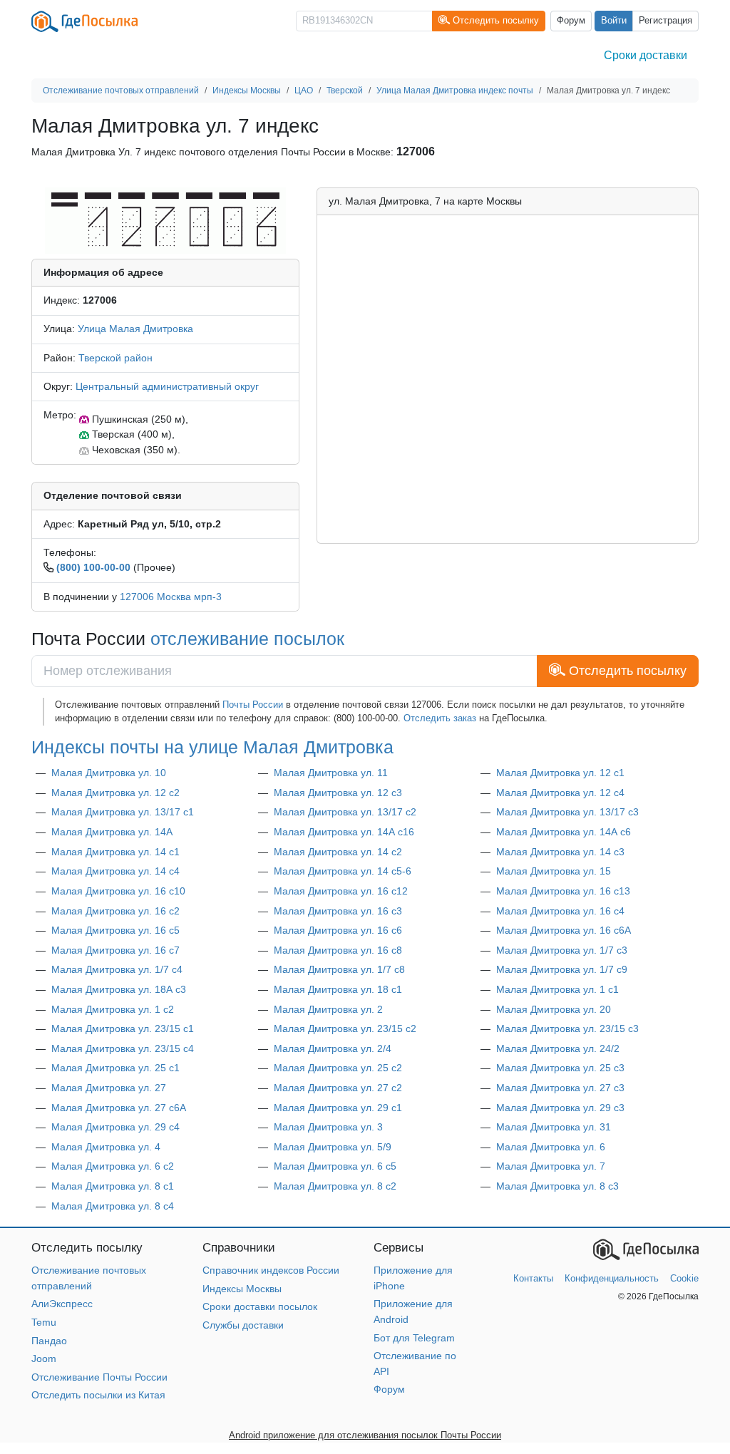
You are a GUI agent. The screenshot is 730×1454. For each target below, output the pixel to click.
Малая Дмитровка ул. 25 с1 (115, 1067)
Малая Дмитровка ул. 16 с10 (118, 891)
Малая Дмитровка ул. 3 (328, 1127)
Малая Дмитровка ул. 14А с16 (344, 831)
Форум (571, 21)
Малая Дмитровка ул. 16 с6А (563, 930)
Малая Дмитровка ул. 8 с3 (557, 1186)
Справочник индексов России (270, 1270)
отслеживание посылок (247, 639)
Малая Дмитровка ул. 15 (553, 871)
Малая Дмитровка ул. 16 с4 (560, 911)
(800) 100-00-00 (93, 567)
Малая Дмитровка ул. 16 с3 (338, 911)
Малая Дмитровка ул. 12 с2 (115, 792)
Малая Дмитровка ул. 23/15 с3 (567, 1028)
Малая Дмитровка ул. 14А (112, 831)
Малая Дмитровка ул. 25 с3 (560, 1067)
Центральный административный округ (167, 386)
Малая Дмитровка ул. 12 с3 (338, 792)
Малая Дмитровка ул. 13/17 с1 (122, 812)
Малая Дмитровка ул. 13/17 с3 (567, 812)
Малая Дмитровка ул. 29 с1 (338, 1107)
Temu (43, 1322)
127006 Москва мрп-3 (171, 596)
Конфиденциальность (612, 1278)
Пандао (49, 1340)
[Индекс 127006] (165, 219)
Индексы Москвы (242, 1288)
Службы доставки (243, 1325)
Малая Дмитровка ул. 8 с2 (335, 1186)
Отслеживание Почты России (99, 1377)
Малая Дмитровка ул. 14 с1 (115, 851)
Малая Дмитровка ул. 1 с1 (557, 989)
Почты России (252, 704)
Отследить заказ (439, 718)
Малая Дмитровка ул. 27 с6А (118, 1107)
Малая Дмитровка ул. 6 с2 (112, 1166)
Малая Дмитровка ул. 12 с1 (560, 772)
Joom (43, 1358)
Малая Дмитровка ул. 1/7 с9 (561, 969)
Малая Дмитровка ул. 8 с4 (112, 1206)
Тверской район (115, 358)
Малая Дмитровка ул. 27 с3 (560, 1087)
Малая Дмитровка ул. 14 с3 (560, 851)
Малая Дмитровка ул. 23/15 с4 (122, 1048)
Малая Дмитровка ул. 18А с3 (118, 989)
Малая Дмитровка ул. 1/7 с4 (116, 969)
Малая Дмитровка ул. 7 (550, 1166)
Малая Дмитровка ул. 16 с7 (115, 950)
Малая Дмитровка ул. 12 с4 (560, 792)
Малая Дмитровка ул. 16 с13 (563, 891)
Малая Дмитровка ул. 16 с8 (338, 950)
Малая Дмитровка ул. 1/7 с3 (561, 950)
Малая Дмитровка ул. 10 (108, 772)
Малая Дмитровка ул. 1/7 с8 (339, 969)
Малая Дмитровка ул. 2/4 (332, 1048)
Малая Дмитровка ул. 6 (550, 1147)
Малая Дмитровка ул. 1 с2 (112, 1009)
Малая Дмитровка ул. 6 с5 (335, 1166)
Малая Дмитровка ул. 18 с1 (338, 989)
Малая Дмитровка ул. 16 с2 (115, 911)
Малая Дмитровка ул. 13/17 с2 (345, 812)
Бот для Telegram (414, 1338)
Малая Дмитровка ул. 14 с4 (115, 871)
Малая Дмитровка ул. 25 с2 (338, 1067)
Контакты (533, 1278)
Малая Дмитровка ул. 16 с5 (115, 930)
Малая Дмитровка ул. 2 (328, 1009)
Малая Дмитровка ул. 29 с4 (115, 1127)
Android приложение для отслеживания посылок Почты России (365, 1435)
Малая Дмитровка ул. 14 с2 (338, 851)
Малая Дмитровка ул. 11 (331, 772)
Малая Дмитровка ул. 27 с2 (338, 1087)
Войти (614, 21)
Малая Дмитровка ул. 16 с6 (338, 930)
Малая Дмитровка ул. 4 (105, 1147)
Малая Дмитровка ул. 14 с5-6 (342, 871)
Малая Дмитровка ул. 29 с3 (560, 1107)
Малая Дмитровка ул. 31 (553, 1127)
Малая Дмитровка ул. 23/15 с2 (345, 1028)
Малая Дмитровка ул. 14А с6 (563, 831)
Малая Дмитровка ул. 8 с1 (112, 1186)
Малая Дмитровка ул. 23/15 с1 (122, 1028)
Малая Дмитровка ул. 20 (553, 1009)
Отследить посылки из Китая (98, 1395)
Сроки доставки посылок (259, 1306)
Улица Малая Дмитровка (135, 328)
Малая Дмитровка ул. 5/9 (332, 1147)
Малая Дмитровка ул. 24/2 (558, 1048)
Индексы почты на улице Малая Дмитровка (212, 747)
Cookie (684, 1278)
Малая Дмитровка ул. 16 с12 (341, 891)
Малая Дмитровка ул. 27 (108, 1087)
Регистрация (665, 21)
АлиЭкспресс (62, 1303)
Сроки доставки (645, 55)
